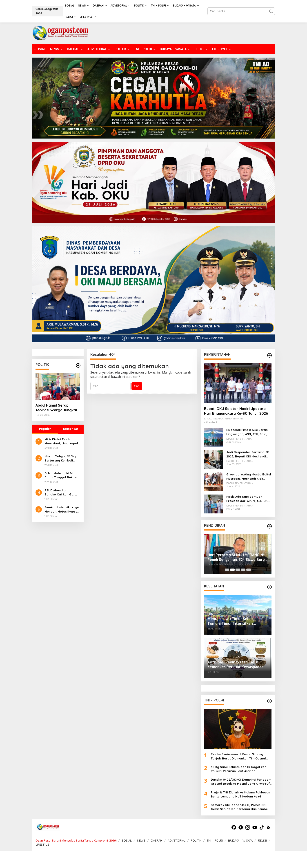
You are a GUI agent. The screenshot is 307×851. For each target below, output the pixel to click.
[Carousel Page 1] (227, 570)
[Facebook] (234, 827)
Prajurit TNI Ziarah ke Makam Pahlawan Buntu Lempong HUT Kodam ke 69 (240, 794)
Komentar (70, 429)
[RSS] (268, 827)
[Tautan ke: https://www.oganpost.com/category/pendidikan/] (269, 526)
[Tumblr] (241, 827)
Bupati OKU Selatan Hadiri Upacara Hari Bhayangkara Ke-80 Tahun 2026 (236, 411)
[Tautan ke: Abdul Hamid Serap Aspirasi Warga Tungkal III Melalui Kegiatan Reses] (58, 386)
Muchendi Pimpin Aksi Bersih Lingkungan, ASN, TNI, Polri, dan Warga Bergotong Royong (247, 432)
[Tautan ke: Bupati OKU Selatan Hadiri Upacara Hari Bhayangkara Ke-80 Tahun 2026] (237, 383)
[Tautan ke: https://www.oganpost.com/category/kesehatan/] (269, 587)
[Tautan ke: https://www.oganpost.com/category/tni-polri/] (269, 701)
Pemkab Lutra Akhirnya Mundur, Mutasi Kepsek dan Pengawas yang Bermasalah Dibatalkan (62, 509)
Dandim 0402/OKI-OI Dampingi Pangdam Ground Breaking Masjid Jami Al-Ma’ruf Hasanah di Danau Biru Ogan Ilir (241, 782)
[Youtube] (255, 827)
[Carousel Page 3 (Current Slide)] (238, 570)
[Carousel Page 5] (248, 570)
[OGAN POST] (60, 33)
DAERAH (156, 840)
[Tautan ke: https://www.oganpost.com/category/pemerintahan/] (269, 355)
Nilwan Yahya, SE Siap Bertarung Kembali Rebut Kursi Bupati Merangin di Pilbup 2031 (61, 458)
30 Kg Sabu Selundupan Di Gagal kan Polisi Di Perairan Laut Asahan (238, 769)
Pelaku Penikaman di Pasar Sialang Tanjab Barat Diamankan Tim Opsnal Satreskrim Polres (238, 756)
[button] (271, 11)
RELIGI (262, 840)
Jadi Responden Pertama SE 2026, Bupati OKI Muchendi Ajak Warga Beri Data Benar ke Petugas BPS (247, 454)
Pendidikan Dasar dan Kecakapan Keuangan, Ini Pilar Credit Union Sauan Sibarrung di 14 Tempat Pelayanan (236, 554)
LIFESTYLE (42, 844)
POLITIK (196, 840)
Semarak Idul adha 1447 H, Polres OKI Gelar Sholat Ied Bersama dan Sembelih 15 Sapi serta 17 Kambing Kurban (241, 807)
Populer (45, 429)
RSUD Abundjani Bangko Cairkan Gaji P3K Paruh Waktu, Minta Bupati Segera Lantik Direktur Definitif (62, 492)
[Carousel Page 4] (243, 570)
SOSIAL (127, 840)
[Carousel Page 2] (232, 570)
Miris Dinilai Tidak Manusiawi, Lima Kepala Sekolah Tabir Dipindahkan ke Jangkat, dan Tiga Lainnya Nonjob (62, 441)
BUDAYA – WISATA (240, 840)
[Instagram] (248, 827)
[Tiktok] (262, 827)
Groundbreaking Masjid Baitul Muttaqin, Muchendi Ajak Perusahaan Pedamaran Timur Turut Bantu (248, 476)
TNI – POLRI (215, 840)
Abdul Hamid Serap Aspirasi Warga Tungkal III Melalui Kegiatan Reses (58, 407)
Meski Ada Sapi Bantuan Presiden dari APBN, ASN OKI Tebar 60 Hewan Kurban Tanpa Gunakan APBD (247, 499)
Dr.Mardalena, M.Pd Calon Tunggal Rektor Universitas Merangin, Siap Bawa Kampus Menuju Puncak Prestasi (62, 475)
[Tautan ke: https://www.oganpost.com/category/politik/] (78, 365)
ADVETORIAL (176, 840)
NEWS (141, 840)
